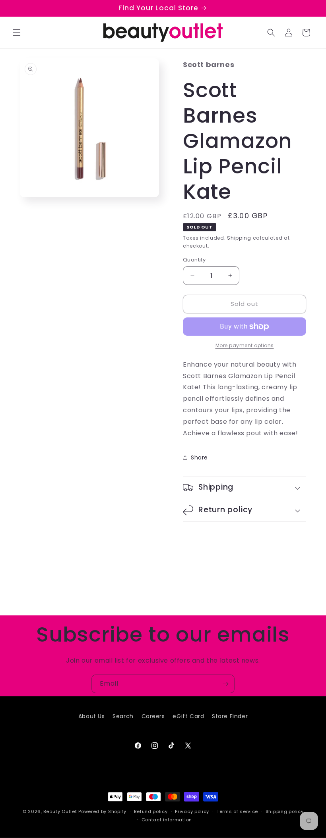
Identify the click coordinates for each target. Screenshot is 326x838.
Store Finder (230, 716)
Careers (153, 716)
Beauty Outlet (60, 811)
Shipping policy (285, 811)
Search (123, 716)
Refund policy (151, 811)
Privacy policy (192, 811)
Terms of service (237, 811)
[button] (16, 32)
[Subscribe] (225, 684)
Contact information (167, 820)
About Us (91, 716)
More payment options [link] (244, 345)
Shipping (239, 237)
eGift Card (188, 716)
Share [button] (199, 457)
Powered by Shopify (102, 811)
